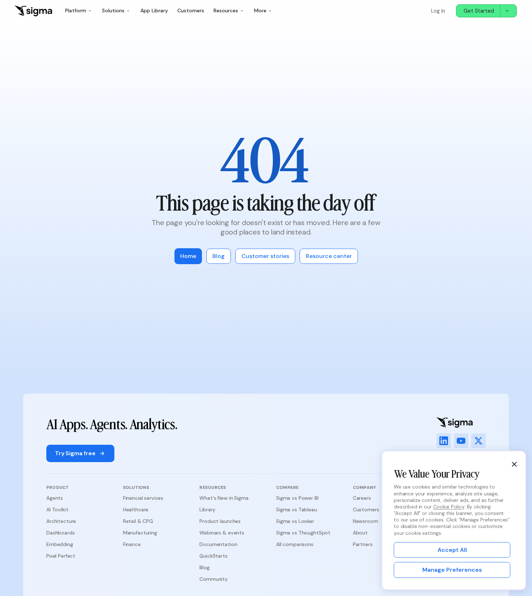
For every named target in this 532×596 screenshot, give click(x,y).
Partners (363, 544)
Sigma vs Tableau (296, 509)
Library (207, 509)
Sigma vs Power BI (297, 498)
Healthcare (136, 509)
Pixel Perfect (60, 556)
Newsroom (365, 521)
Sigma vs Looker (295, 521)
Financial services (143, 498)
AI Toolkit (57, 509)
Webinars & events (221, 532)
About (360, 532)
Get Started (479, 10)
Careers (362, 498)
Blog (218, 256)
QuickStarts (213, 556)
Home (188, 256)
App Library (154, 10)
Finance (132, 544)
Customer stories (265, 256)
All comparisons (294, 544)
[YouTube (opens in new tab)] (461, 441)
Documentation (218, 544)
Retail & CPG (138, 521)
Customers (190, 10)
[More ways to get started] (508, 11)
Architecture (61, 521)
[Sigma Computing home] (33, 11)
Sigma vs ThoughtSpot (303, 532)
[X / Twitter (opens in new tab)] (478, 441)
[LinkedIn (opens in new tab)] (443, 441)
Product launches (220, 521)
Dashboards (60, 532)
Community (213, 579)
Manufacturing (140, 532)
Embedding (59, 544)
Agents (54, 498)
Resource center (329, 256)
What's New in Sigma (223, 498)
